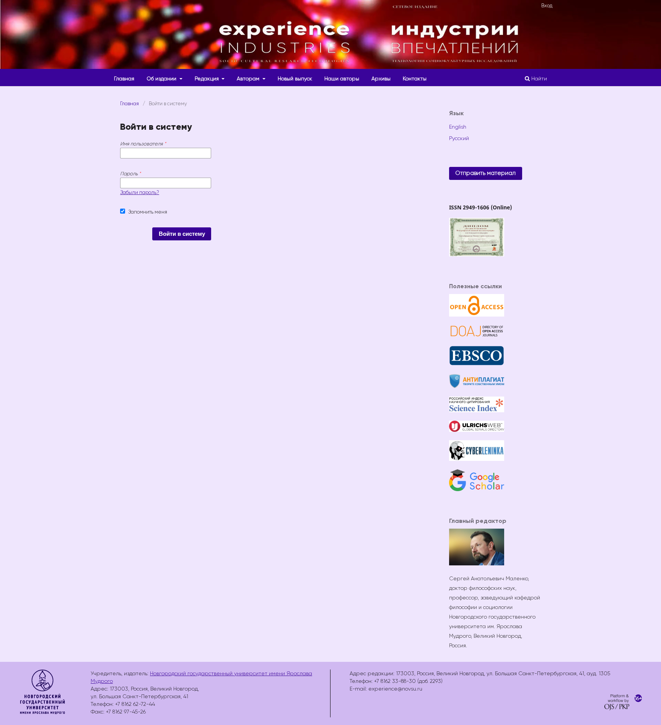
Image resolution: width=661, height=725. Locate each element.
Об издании (162, 78)
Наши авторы (341, 78)
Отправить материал (485, 173)
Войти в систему (182, 233)
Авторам (249, 78)
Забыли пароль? (139, 192)
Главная (124, 78)
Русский (459, 138)
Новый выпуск (295, 78)
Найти (538, 78)
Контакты (415, 78)
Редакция (207, 78)
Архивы (381, 78)
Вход (546, 5)
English (457, 127)
